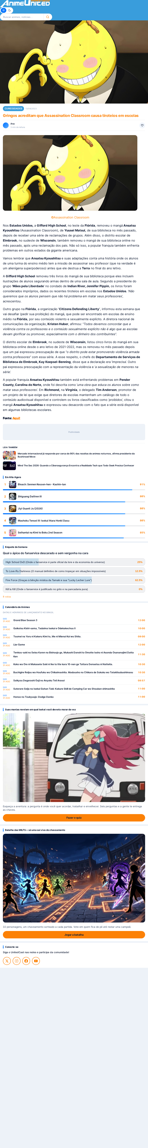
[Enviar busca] (47, 17)
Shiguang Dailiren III (30, 496)
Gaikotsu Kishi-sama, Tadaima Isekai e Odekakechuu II (44, 628)
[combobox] (21, 17)
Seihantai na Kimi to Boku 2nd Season (40, 532)
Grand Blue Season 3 (25, 620)
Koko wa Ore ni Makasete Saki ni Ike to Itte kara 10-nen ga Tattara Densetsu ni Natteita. (63, 664)
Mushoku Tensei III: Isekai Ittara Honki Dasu (43, 520)
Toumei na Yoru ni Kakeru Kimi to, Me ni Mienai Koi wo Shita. (47, 636)
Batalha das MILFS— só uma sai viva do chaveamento (35, 830)
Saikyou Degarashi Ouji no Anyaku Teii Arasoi (39, 680)
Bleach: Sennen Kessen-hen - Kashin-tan (42, 484)
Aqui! (16, 418)
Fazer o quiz (74, 817)
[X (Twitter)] (7, 961)
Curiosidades (13, 108)
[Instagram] (17, 961)
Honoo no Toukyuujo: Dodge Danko (33, 696)
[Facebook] (26, 961)
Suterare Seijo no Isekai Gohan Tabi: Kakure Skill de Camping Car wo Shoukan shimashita (64, 688)
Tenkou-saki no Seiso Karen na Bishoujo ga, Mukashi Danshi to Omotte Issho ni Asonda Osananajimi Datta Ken (73, 654)
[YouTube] (36, 961)
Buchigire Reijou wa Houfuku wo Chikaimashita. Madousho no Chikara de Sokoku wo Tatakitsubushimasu (73, 672)
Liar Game (19, 644)
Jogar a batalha (74, 934)
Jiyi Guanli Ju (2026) (30, 508)
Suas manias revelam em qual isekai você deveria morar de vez (40, 709)
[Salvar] (142, 125)
